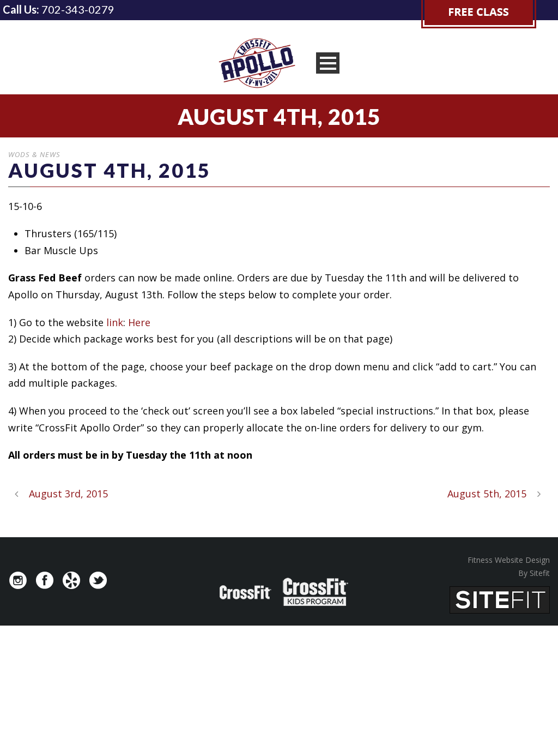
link (114, 322)
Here (139, 322)
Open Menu (327, 63)
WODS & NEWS (34, 154)
